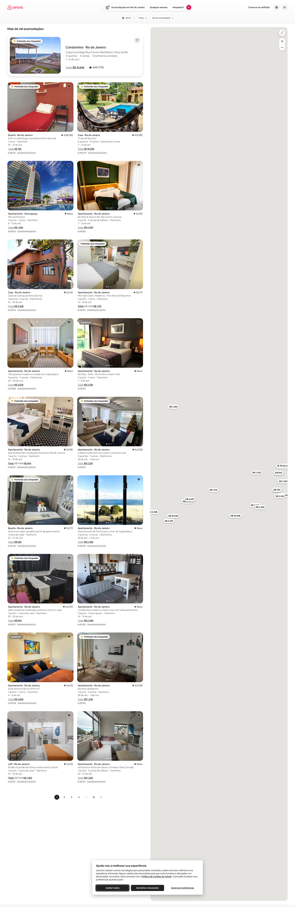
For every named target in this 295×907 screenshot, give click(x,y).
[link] (50, 797)
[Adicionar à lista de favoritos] (137, 40)
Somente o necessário (147, 888)
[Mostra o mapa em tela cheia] (282, 33)
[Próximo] (101, 797)
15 (94, 797)
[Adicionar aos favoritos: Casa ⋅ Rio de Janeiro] (138, 86)
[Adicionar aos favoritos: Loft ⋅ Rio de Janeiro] (69, 715)
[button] (75, 67)
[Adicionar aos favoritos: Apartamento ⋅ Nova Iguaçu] (69, 164)
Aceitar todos (113, 888)
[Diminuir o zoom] (282, 47)
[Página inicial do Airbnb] (15, 7)
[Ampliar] (282, 41)
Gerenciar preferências (182, 888)
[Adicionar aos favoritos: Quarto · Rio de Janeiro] (69, 86)
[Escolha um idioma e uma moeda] (276, 7)
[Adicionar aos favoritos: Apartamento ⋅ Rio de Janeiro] (138, 164)
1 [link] (56, 797)
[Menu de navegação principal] (284, 7)
